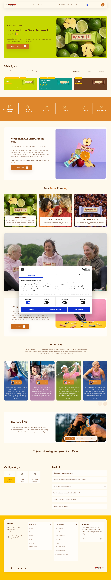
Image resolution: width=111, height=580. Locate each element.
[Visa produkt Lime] (34, 88)
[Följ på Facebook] (8, 568)
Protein (47, 5)
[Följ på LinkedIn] (25, 568)
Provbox (101, 71)
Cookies (58, 543)
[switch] (46, 302)
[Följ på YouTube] (18, 568)
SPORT (91, 438)
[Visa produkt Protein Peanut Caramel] (69, 88)
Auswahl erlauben (55, 309)
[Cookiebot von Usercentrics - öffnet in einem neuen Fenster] (83, 269)
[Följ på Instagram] (11, 568)
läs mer (13, 162)
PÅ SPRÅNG (70, 438)
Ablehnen (32, 309)
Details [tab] (56, 275)
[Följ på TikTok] (22, 568)
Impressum (59, 539)
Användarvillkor (60, 546)
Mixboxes (54, 5)
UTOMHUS (80, 438)
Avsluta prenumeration (62, 554)
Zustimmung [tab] (31, 275)
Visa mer (16, 398)
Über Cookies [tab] (80, 275)
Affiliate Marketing (61, 550)
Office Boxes (70, 5)
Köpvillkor (58, 532)
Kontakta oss (59, 528)
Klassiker (40, 5)
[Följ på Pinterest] (15, 568)
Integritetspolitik (60, 535)
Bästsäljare (76, 71)
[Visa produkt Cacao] (104, 88)
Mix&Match (62, 5)
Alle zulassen (79, 309)
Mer (77, 5)
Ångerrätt (58, 558)
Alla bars (33, 5)
